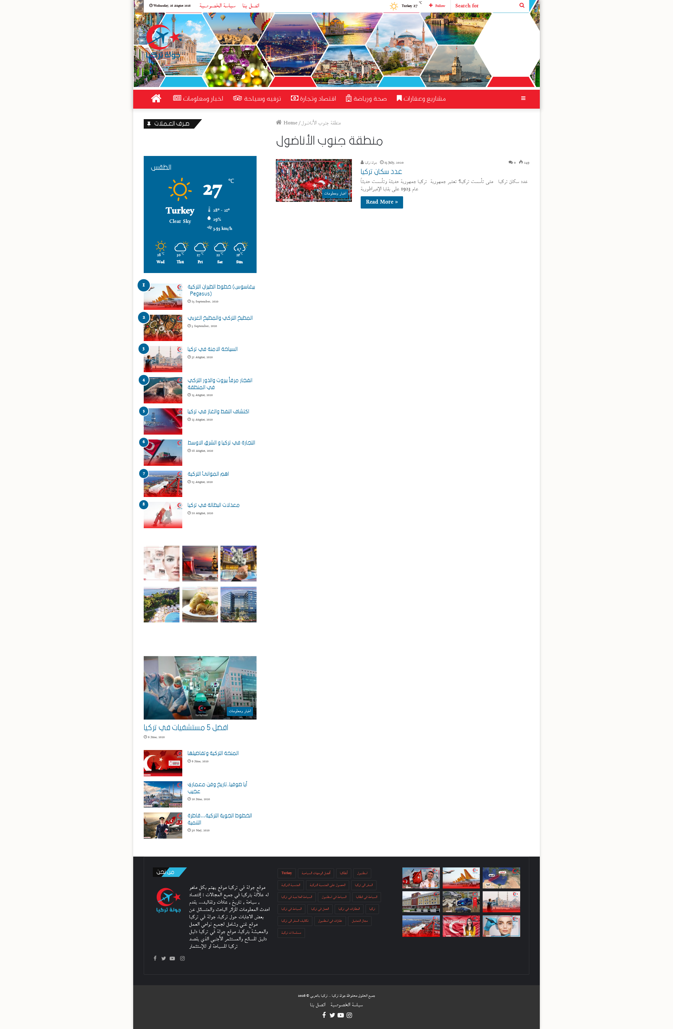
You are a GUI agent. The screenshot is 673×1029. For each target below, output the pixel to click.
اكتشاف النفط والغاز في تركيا (218, 411)
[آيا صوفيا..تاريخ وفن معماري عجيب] (163, 794)
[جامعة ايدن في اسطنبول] (421, 901)
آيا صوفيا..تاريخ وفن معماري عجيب (217, 788)
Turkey (286, 873)
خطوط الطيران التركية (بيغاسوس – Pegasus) (221, 290)
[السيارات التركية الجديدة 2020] (461, 901)
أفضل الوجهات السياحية (316, 873)
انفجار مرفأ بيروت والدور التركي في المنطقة (220, 384)
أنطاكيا (343, 873)
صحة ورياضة (369, 99)
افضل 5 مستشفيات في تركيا (186, 728)
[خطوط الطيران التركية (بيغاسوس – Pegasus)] (163, 297)
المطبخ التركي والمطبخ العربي (220, 317)
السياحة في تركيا (291, 909)
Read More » (382, 202)
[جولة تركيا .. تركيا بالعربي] (162, 42)
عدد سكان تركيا (381, 171)
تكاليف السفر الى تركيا (294, 921)
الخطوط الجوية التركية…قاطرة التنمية (220, 819)
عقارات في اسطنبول (330, 921)
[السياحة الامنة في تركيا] (163, 359)
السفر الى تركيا (364, 885)
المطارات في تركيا (349, 909)
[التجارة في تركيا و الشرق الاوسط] (163, 452)
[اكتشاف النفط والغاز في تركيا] (163, 421)
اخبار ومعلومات (202, 99)
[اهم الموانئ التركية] (163, 484)
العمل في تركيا (320, 909)
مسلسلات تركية (291, 932)
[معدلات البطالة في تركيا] (163, 515)
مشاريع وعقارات (424, 99)
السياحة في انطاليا (366, 897)
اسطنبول (362, 873)
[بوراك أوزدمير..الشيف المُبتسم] (421, 877)
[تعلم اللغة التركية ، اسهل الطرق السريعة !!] (461, 925)
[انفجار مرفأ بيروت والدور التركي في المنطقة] (163, 390)
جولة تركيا (370, 162)
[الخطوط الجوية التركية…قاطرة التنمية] (163, 825)
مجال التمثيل (360, 921)
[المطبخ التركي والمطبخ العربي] (163, 328)
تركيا (372, 909)
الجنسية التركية (290, 885)
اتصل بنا (251, 6)
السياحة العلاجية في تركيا (296, 897)
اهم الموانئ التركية (208, 473)
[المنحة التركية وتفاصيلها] (163, 763)
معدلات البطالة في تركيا (214, 505)
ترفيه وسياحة (261, 99)
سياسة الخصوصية (217, 6)
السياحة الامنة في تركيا (213, 349)
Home (290, 123)
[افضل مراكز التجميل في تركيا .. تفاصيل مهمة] (501, 925)
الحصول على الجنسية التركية (327, 885)
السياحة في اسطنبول (334, 897)
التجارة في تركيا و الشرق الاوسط (221, 442)
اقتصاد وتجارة (317, 99)
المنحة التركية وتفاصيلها (213, 753)
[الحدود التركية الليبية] (501, 877)
